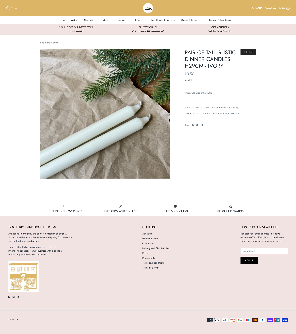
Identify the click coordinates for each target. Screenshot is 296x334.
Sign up (249, 260)
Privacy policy (149, 258)
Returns (146, 253)
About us (147, 233)
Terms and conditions (153, 262)
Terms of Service (151, 267)
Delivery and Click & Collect (156, 248)
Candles (55, 42)
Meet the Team (150, 238)
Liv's (190, 79)
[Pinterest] (18, 297)
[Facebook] (9, 297)
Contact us (148, 243)
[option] (105, 114)
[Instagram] (13, 297)
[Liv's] (148, 8)
